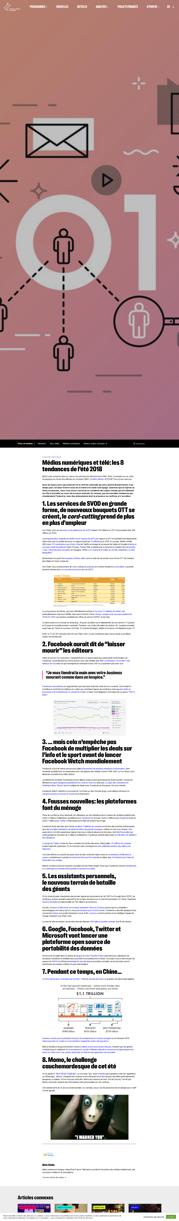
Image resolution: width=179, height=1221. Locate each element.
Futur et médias (25, 443)
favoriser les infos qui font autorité (84, 857)
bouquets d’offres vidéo (75, 558)
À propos (152, 7)
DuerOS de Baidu (49, 902)
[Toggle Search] (173, 7)
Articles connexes (35, 1198)
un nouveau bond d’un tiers (73, 569)
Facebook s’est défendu (53, 686)
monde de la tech (96, 979)
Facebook (86, 818)
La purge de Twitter (50, 843)
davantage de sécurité (76, 961)
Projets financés (128, 7)
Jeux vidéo (54, 443)
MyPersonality (123, 832)
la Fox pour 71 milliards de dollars (107, 611)
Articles (82, 7)
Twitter (63, 820)
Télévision (41, 443)
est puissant (89, 566)
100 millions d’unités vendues (103, 921)
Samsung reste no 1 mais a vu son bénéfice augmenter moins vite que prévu (75, 1041)
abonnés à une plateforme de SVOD (75, 530)
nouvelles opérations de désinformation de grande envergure (76, 829)
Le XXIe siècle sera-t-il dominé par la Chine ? (61, 979)
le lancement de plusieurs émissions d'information (103, 768)
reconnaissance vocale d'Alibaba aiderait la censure (91, 1049)
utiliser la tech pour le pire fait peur (96, 1046)
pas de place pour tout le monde (90, 910)
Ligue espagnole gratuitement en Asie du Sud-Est (74, 782)
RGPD (55, 961)
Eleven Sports (63, 785)
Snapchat (124, 818)
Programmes (37, 7)
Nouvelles (62, 7)
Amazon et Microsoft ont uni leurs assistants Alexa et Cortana (77, 907)
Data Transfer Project (95, 956)
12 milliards (95, 541)
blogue (79, 956)
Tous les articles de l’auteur (53, 1177)
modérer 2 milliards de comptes (88, 826)
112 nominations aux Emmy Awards (67, 544)
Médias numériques (71, 443)
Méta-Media (56, 457)
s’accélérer (119, 566)
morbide (101, 1073)
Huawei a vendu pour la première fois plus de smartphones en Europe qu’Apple (76, 1038)
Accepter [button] (170, 1217)
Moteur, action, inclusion (94, 443)
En (168, 7)
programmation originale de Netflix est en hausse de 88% (70, 538)
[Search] (134, 443)
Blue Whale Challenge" (66, 1073)
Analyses (101, 7)
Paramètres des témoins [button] (154, 1217)
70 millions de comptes (121, 843)
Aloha (55, 913)
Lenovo (92, 913)
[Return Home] (12, 6)
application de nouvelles (104, 1052)
